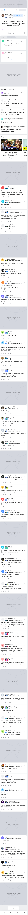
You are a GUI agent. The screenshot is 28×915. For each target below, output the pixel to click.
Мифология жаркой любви (15, 660)
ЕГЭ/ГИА (11, 548)
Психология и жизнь (14, 849)
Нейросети (12, 419)
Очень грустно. (6, 122)
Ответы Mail (12, 271)
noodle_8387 (6, 92)
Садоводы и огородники (17, 118)
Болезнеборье (13, 584)
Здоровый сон (13, 488)
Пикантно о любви (14, 634)
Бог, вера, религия (14, 802)
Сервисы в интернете (15, 477)
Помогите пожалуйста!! (10, 96)
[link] (11, 149)
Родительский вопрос (14, 99)
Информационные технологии (9, 17)
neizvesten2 (6, 109)
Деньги (11, 188)
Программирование (14, 202)
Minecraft (11, 226)
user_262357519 (7, 126)
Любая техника (12, 408)
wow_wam (6, 99)
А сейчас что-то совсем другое (17, 92)
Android (11, 873)
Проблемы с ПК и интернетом (15, 708)
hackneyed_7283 (7, 118)
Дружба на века (13, 109)
